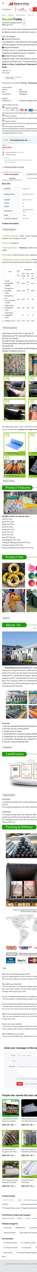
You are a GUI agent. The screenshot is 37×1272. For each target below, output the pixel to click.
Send (19, 1084)
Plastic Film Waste (9, 1233)
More (4, 1256)
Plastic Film (30, 15)
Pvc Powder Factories (28, 1243)
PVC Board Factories (10, 1243)
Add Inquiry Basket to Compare (14, 167)
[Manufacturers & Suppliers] (18, 4)
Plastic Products (20, 15)
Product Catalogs (31, 1200)
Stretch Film (7, 1228)
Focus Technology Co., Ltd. (26, 1264)
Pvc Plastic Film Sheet (11, 1248)
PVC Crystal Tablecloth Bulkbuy (26, 1253)
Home (3, 15)
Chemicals (11, 15)
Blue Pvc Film (8, 1253)
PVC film (5, 1204)
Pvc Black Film (26, 1248)
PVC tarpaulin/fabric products (11, 1208)
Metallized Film (20, 1228)
